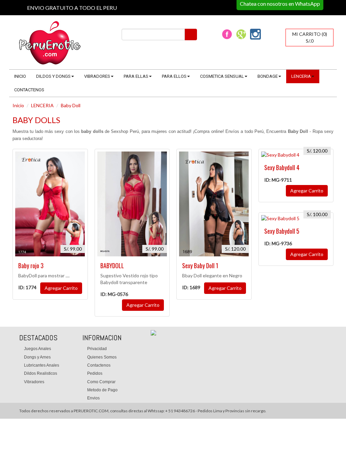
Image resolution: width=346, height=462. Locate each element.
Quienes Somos (102, 357)
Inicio (20, 76)
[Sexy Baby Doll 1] (214, 204)
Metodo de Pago (102, 390)
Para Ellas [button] (136, 76)
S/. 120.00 (235, 249)
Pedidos (94, 373)
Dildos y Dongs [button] (53, 76)
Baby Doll (70, 105)
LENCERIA (42, 105)
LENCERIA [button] (301, 76)
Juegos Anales (37, 348)
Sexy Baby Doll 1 (200, 265)
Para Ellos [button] (174, 76)
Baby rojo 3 (31, 265)
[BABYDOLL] (132, 204)
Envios (93, 398)
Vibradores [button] (97, 76)
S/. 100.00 (317, 214)
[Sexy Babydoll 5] (296, 218)
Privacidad (97, 348)
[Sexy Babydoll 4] (296, 155)
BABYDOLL (112, 265)
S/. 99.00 (73, 249)
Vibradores (34, 381)
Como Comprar (101, 381)
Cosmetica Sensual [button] (222, 76)
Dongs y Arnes (37, 357)
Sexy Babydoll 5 (281, 231)
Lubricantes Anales (41, 365)
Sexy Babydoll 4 (281, 167)
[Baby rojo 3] (50, 204)
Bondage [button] (267, 76)
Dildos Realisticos (40, 373)
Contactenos (29, 89)
